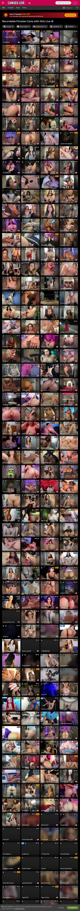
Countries (56, 26)
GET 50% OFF (70, 15)
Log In (75, 3)
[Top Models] (29, 3)
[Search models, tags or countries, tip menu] (77, 8)
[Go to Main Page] (16, 3)
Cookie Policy (19, 909)
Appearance (40, 26)
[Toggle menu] (3, 3)
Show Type (23, 26)
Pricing (8, 26)
